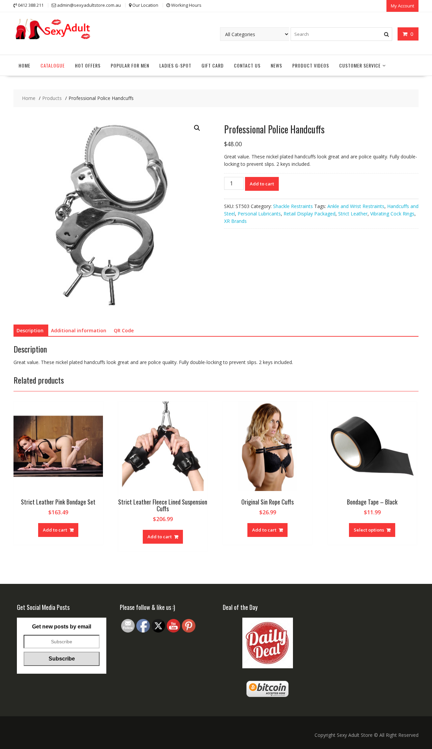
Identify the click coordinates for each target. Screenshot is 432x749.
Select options (369, 530)
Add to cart (262, 184)
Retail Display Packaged (309, 213)
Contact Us (247, 65)
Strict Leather (353, 213)
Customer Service (360, 65)
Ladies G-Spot (175, 65)
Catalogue (52, 65)
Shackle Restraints (293, 206)
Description (30, 330)
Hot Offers (88, 65)
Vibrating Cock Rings (392, 213)
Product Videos (310, 65)
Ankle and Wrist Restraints (355, 206)
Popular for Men (130, 65)
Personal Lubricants (259, 213)
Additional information (78, 330)
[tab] (30, 331)
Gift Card (212, 65)
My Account (402, 6)
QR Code (124, 330)
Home (24, 65)
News (276, 65)
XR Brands (235, 221)
